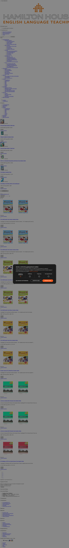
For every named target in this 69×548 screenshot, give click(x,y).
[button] (22, 280)
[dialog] (34, 274)
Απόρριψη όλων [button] (36, 280)
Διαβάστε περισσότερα (33, 271)
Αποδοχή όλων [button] (47, 280)
